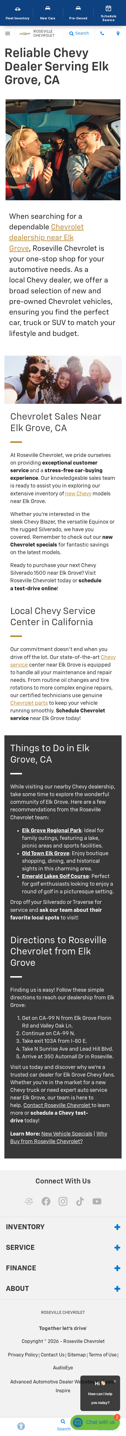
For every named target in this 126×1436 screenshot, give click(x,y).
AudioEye (63, 1368)
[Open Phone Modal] (102, 33)
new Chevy (78, 494)
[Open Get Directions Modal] (118, 33)
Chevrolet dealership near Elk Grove (46, 238)
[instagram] (63, 1201)
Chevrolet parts (29, 703)
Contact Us (52, 1355)
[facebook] (46, 1201)
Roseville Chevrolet (84, 1341)
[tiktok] (80, 1201)
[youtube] (97, 1201)
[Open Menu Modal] (8, 33)
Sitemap (76, 1355)
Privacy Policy (23, 1355)
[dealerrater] (29, 1201)
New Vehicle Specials (66, 1134)
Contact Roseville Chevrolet (57, 1105)
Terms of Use (103, 1355)
